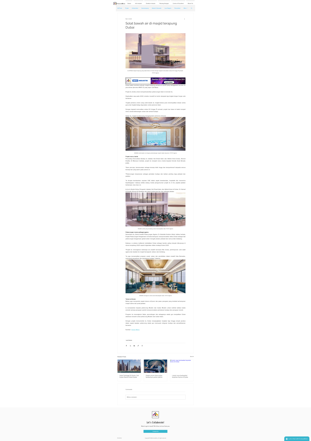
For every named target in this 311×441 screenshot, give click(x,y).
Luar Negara (168, 8)
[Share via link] (138, 345)
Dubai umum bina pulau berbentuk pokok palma (154, 376)
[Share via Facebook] (126, 345)
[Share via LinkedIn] (134, 345)
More (185, 8)
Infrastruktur (135, 8)
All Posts (119, 8)
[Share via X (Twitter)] (130, 345)
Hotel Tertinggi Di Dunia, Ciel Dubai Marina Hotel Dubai (129, 376)
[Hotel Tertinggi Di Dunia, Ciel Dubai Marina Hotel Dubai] (129, 366)
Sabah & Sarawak (156, 8)
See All (192, 356)
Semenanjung (145, 8)
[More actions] (184, 19)
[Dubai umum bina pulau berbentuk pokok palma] (155, 366)
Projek (127, 8)
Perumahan (177, 8)
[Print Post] (142, 345)
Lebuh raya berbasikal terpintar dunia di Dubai (180, 376)
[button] (191, 8)
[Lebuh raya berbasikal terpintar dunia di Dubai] (181, 366)
